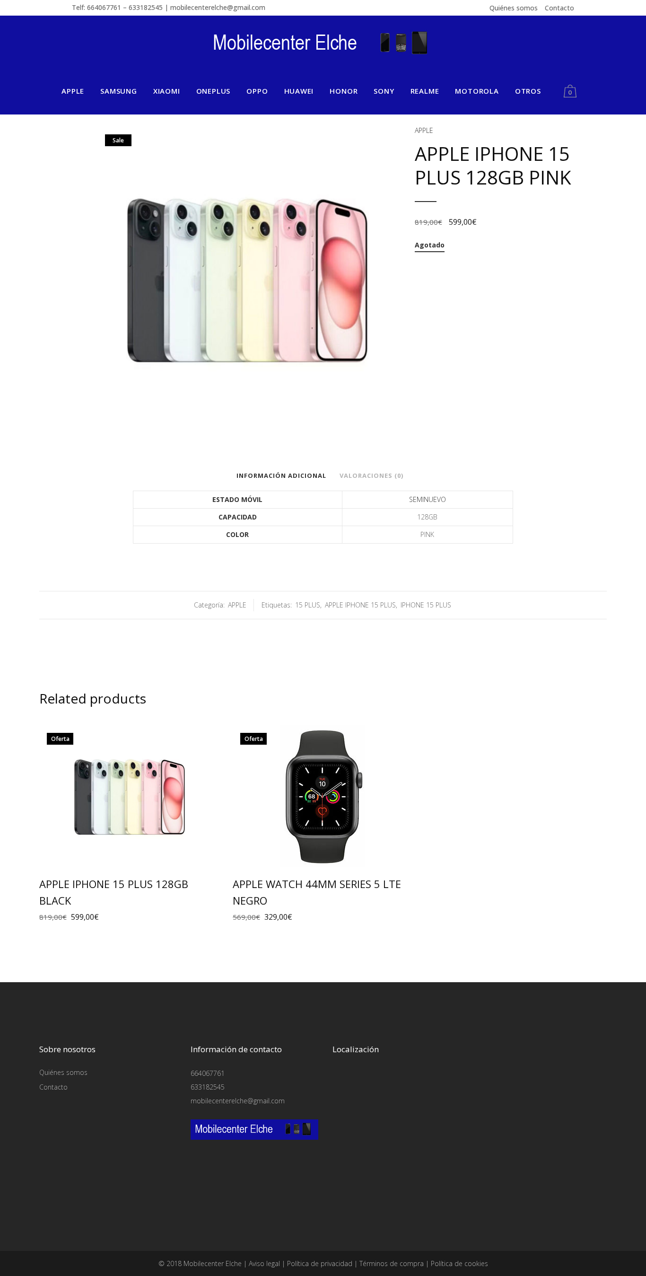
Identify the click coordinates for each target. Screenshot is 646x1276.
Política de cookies (459, 1263)
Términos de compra (391, 1263)
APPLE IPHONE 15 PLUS (360, 604)
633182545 (208, 1086)
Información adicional (281, 475)
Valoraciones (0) (371, 475)
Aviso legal (264, 1263)
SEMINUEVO (427, 499)
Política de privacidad (319, 1263)
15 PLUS (307, 604)
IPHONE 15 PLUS (426, 604)
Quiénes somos (513, 7)
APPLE (424, 130)
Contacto (559, 7)
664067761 (208, 1073)
